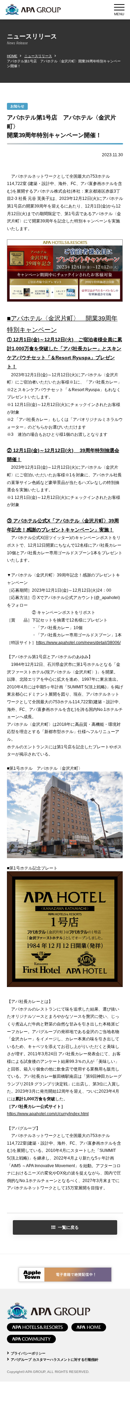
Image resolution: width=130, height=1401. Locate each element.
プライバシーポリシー (28, 1353)
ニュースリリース (38, 56)
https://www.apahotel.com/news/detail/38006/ (78, 642)
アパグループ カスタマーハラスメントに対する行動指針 (54, 1360)
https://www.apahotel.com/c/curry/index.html (48, 1113)
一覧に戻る (68, 1227)
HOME (12, 56)
